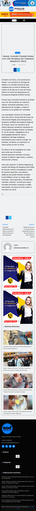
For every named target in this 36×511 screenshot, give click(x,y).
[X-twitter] (6, 446)
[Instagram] (10, 446)
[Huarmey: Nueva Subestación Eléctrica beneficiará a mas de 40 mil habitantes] (18, 337)
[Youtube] (13, 446)
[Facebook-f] (3, 446)
